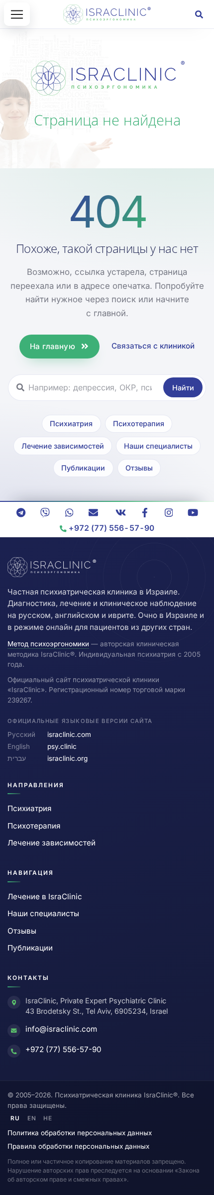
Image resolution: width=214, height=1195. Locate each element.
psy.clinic (62, 746)
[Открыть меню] (17, 14)
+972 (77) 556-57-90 (63, 1049)
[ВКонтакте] (120, 512)
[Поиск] (199, 14)
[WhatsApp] (69, 512)
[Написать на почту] (93, 512)
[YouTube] (193, 512)
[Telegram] (20, 512)
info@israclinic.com (61, 1029)
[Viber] (45, 512)
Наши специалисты (158, 446)
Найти (183, 387)
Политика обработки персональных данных (79, 1133)
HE (47, 1118)
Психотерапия (138, 423)
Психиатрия (71, 423)
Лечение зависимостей (62, 446)
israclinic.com (69, 734)
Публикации (83, 468)
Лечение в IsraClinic (44, 896)
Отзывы (139, 468)
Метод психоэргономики (48, 644)
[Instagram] (168, 512)
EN (31, 1118)
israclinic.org (67, 758)
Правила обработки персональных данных (78, 1146)
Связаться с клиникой (153, 346)
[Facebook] (144, 512)
